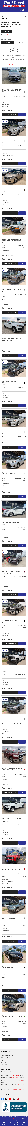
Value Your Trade (5, 1061)
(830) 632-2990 (20, 1084)
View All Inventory (14, 64)
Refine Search (8, 42)
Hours (22, 1075)
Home (2, 14)
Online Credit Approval (7, 1055)
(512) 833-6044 (15, 1075)
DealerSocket (14, 1118)
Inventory (3, 1053)
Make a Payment (5, 1057)
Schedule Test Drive (10, 114)
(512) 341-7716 (19, 1080)
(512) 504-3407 (15, 1077)
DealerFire (4, 1118)
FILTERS (7, 31)
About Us (3, 1062)
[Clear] (8, 34)
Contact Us (4, 1064)
